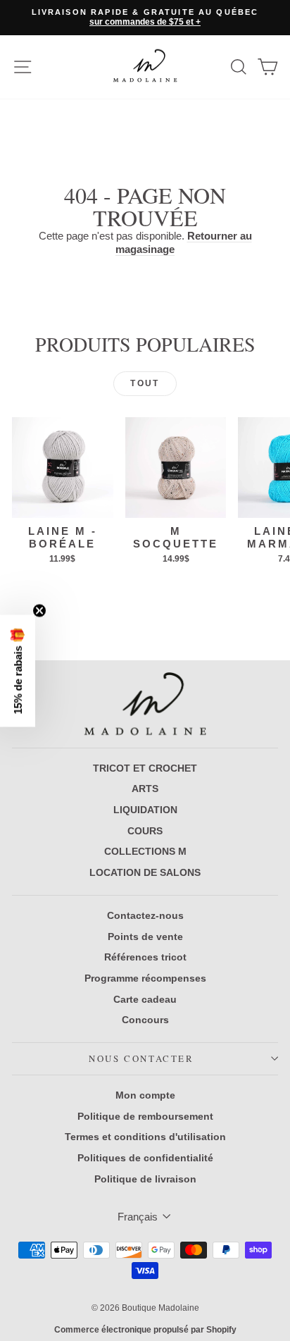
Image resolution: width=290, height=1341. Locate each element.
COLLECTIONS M (145, 851)
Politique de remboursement (145, 1116)
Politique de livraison (145, 1179)
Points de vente (145, 936)
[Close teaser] (39, 610)
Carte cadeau (145, 999)
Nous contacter (141, 1058)
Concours (145, 1019)
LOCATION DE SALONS (145, 872)
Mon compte (145, 1095)
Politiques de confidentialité (145, 1157)
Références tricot (145, 957)
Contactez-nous (145, 915)
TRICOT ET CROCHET (145, 768)
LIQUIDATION (145, 809)
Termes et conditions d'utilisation (145, 1136)
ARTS (145, 788)
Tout (145, 383)
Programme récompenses (145, 978)
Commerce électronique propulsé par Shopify (145, 1330)
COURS (145, 830)
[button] (17, 670)
